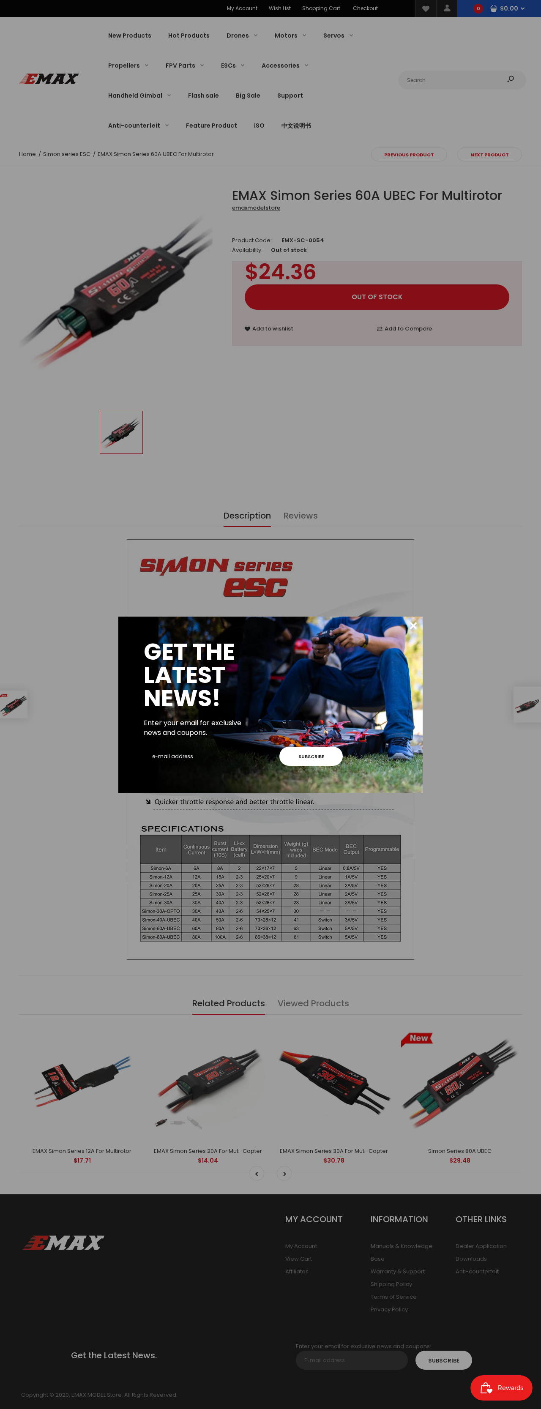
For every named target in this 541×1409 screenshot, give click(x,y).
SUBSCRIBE (311, 756)
